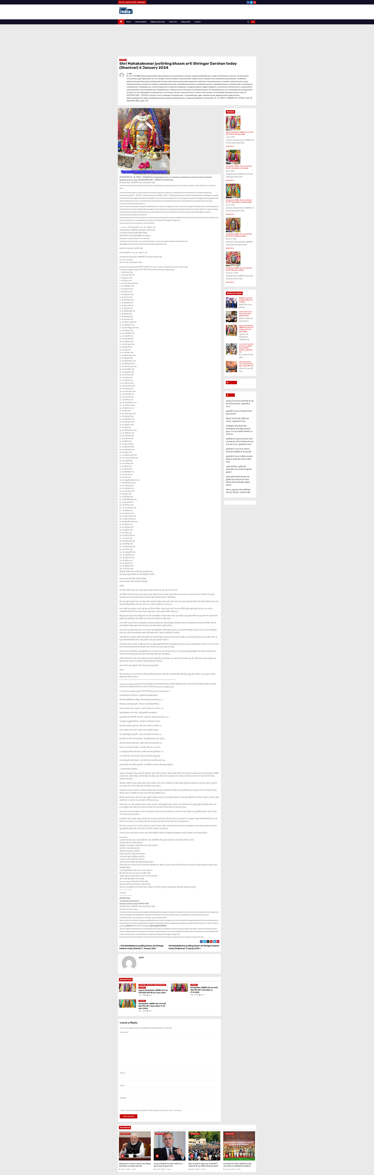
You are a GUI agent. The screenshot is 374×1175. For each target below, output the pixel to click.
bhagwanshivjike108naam (201, 76)
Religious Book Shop (158, 22)
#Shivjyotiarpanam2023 (148, 76)
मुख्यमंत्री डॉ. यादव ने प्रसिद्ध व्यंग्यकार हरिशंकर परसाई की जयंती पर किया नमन (239, 459)
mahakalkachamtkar (204, 84)
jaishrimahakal (151, 81)
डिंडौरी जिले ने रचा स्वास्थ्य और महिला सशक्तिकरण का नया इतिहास (246, 300)
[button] (248, 22)
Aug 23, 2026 (125, 1169)
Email (122, 1085)
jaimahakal (141, 81)
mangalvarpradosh (194, 87)
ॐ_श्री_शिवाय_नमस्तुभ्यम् (224, 98)
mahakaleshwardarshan (186, 84)
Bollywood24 (185, 22)
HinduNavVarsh (209, 79)
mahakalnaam (247, 84)
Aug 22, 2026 (229, 1169)
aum (130, 73)
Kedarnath (202, 81)
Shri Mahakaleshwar (216, 90)
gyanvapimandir (144, 79)
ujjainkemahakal (222, 95)
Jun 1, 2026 (142, 995)
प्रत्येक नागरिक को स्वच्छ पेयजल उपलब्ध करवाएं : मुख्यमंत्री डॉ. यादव (245, 314)
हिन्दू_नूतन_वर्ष (142, 101)
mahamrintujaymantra (160, 87)
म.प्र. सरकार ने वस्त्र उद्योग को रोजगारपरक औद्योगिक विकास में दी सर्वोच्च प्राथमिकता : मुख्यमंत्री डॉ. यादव (246, 348)
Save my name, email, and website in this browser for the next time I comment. (151, 1110)
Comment (124, 1032)
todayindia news (177, 95)
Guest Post (173, 22)
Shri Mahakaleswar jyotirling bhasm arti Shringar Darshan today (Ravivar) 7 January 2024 (141, 947)
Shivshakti (187, 90)
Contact (198, 22)
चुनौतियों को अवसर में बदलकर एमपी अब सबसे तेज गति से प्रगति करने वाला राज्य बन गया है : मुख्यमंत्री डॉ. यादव (239, 442)
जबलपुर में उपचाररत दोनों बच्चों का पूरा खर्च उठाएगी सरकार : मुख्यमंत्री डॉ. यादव (240, 404)
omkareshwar (222, 87)
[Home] (121, 21)
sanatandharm (246, 87)
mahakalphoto (132, 87)
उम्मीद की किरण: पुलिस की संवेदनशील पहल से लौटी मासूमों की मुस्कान (239, 469)
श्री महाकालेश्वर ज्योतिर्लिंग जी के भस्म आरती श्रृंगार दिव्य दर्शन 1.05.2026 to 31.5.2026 (204, 990)
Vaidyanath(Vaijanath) (194, 98)
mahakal (225, 81)
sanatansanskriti (133, 90)
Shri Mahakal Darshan (199, 90)
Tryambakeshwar (191, 95)
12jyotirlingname (164, 76)
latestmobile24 (140, 22)
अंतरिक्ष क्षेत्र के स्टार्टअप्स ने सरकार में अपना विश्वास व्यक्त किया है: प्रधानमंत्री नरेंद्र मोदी (135, 1165)
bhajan (214, 76)
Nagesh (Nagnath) (209, 87)
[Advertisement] (187, 39)
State (231, 395)
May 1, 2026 (194, 995)
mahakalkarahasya (220, 84)
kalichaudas (172, 81)
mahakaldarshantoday (167, 84)
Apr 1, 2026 (142, 1011)
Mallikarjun (182, 87)
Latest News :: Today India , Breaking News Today (152, 985)
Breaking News (125, 1134)
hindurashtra (221, 79)
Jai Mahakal (241, 79)
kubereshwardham (214, 81)
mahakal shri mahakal (149, 84)
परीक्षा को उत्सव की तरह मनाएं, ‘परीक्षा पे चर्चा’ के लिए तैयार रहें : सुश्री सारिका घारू (246, 364)
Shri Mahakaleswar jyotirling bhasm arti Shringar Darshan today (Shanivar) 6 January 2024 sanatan (175, 92)
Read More (230, 146)
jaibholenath (131, 81)
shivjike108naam (163, 90)
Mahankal (173, 87)
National (232, 382)
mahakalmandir (234, 84)
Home (129, 22)
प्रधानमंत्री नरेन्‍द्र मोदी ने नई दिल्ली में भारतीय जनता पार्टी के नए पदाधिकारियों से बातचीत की (237, 1165)
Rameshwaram (234, 87)
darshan (233, 76)
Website (123, 1098)
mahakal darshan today (239, 81)
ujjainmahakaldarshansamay (155, 98)
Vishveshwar (209, 98)
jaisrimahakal (162, 81)
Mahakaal (123, 60)
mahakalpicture (145, 87)
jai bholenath (231, 79)
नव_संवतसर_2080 (242, 98)
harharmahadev (171, 79)
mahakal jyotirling (133, 84)
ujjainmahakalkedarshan (176, 98)
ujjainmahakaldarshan (135, 98)
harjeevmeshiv (197, 79)
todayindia (166, 95)
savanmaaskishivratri (148, 90)
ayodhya (187, 76)
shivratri (179, 90)
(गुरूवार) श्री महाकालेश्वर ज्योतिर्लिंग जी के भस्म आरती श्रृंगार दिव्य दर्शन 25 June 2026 (153, 991)
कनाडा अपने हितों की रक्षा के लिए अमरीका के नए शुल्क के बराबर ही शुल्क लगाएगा (168, 1165)
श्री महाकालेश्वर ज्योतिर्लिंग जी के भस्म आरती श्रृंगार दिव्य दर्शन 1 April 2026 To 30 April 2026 (152, 1006)
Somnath (152, 95)
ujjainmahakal (234, 95)
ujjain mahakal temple (206, 95)
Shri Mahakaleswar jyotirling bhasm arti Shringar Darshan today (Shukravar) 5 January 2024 (194, 947)
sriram (159, 95)
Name (123, 1073)
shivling (172, 90)
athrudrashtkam (177, 76)
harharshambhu (184, 79)
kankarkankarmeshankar (187, 81)
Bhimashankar (223, 76)
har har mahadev (158, 79)
